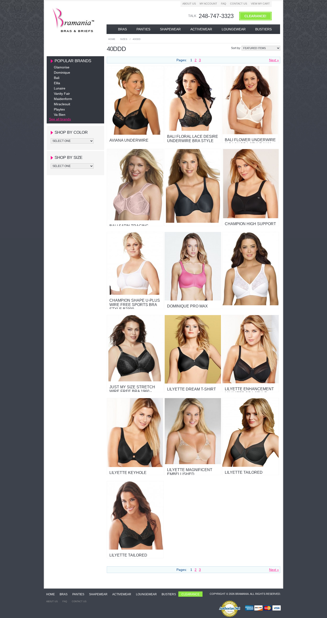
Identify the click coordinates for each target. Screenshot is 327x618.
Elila (57, 83)
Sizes (123, 39)
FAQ (223, 3)
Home (111, 39)
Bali (56, 78)
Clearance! (255, 16)
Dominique (62, 72)
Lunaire (59, 88)
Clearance (190, 594)
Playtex (59, 109)
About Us (189, 3)
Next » (274, 60)
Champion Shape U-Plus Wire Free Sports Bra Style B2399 (134, 304)
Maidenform (63, 99)
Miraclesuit (62, 104)
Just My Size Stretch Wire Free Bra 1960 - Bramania (132, 391)
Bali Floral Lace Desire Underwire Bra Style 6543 (192, 140)
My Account (208, 3)
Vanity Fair (62, 93)
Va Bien (59, 115)
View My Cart (260, 3)
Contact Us (238, 3)
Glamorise (61, 67)
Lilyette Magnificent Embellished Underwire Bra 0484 (189, 474)
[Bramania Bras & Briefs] (74, 32)
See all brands (60, 119)
